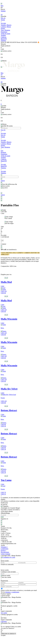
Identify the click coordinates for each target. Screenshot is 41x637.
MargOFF (4, 161)
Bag (2, 6)
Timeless (3, 168)
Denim (3, 28)
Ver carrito (4, 613)
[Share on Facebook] (1, 198)
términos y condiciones (12, 592)
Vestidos (3, 35)
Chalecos (3, 37)
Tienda (3, 137)
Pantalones (4, 32)
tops (2, 150)
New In (3, 130)
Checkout (4, 621)
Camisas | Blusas (6, 27)
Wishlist (3, 12)
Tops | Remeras (5, 30)
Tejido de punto (5, 33)
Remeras (3, 152)
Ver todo (3, 23)
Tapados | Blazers (6, 25)
